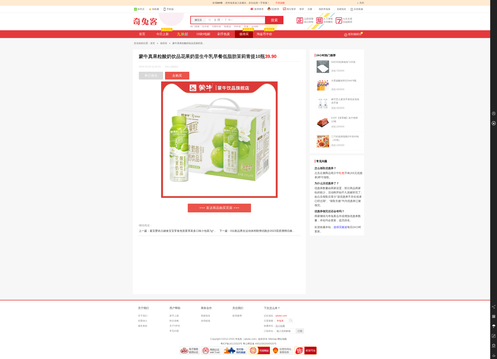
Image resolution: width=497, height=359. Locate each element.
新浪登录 (259, 9)
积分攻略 (174, 320)
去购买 (177, 75)
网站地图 (282, 339)
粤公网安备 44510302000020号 (259, 343)
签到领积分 (355, 34)
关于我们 (142, 315)
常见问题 (174, 331)
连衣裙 (205, 26)
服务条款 (142, 325)
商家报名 (205, 315)
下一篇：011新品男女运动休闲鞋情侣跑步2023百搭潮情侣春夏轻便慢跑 (262, 230)
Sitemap (272, 339)
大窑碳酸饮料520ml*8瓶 (343, 80)
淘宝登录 (291, 9)
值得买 (246, 33)
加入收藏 (280, 325)
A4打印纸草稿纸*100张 (343, 62)
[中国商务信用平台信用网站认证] (190, 351)
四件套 (237, 26)
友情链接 (205, 320)
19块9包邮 (203, 34)
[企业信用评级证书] (211, 351)
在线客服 (358, 9)
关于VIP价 (174, 325)
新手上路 (174, 315)
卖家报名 (341, 9)
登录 (301, 9)
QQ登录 (275, 9)
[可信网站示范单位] (259, 351)
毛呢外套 (216, 26)
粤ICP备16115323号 (231, 343)
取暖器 (227, 26)
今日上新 (163, 33)
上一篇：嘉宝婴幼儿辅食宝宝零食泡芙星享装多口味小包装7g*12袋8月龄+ (183, 230)
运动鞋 (254, 26)
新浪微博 (237, 315)
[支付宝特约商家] (235, 351)
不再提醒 (280, 3)
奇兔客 (145, 21)
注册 (310, 9)
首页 (142, 34)
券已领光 (151, 75)
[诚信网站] (306, 351)
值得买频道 (340, 227)
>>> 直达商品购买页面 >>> (219, 207)
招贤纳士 (142, 320)
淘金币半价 (265, 33)
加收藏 (155, 9)
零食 (246, 26)
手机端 (170, 9)
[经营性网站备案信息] (282, 351)
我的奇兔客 (324, 9)
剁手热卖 (223, 34)
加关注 (140, 9)
